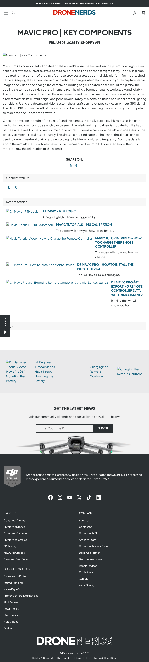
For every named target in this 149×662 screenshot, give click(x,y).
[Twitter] (15, 187)
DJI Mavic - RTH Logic (59, 211)
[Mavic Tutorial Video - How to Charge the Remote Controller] (49, 238)
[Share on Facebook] (71, 165)
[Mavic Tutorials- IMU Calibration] (29, 224)
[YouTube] (69, 497)
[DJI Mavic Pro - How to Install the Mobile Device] (40, 264)
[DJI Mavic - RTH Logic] (22, 211)
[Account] (135, 12)
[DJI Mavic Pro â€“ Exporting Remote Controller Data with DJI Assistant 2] (57, 282)
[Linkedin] (98, 497)
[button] (6, 12)
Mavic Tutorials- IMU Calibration (84, 224)
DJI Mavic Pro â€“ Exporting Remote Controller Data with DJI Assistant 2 (127, 288)
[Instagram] (60, 497)
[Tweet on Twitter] (76, 165)
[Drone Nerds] (74, 12)
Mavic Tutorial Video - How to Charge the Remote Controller (118, 242)
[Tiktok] (89, 497)
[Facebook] (9, 187)
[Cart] (143, 12)
